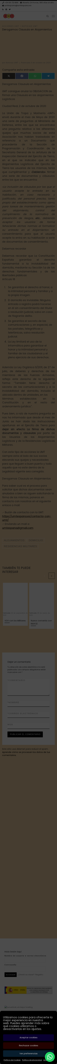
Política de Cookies (12, 1060)
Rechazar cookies (28, 1045)
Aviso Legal (48, 1060)
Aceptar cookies (28, 1037)
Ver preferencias (28, 1053)
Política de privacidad (32, 1060)
